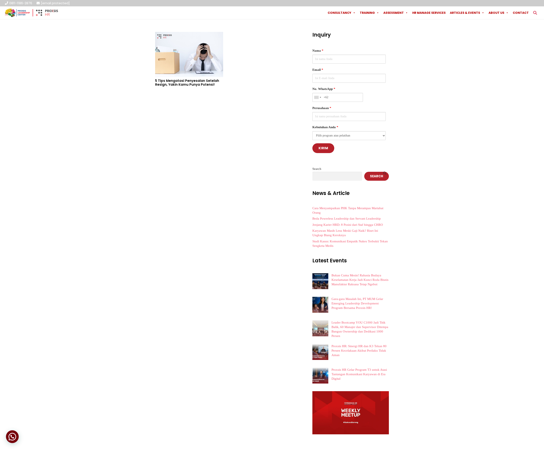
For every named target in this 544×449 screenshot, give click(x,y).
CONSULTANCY (339, 13)
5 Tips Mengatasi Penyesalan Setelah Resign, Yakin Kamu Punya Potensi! (187, 82)
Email (317, 69)
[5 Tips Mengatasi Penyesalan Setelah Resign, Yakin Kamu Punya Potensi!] (189, 35)
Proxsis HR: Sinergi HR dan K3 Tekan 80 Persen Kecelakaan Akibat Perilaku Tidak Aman (359, 350)
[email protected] (55, 3)
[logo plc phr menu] (31, 13)
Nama (317, 50)
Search (316, 169)
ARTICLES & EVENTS (465, 13)
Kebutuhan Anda (325, 127)
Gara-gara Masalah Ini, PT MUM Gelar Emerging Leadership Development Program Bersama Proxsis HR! (357, 303)
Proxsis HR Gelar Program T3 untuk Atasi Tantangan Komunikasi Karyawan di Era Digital (359, 374)
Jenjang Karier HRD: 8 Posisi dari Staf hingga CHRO (347, 224)
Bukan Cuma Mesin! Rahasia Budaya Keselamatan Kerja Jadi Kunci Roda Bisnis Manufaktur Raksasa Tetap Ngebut (360, 280)
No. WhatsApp (323, 89)
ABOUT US (496, 13)
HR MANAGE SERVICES (429, 13)
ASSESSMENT (393, 13)
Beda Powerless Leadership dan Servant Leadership (346, 218)
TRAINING (367, 13)
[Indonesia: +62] (317, 97)
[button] (535, 12)
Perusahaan (321, 108)
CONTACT (521, 13)
